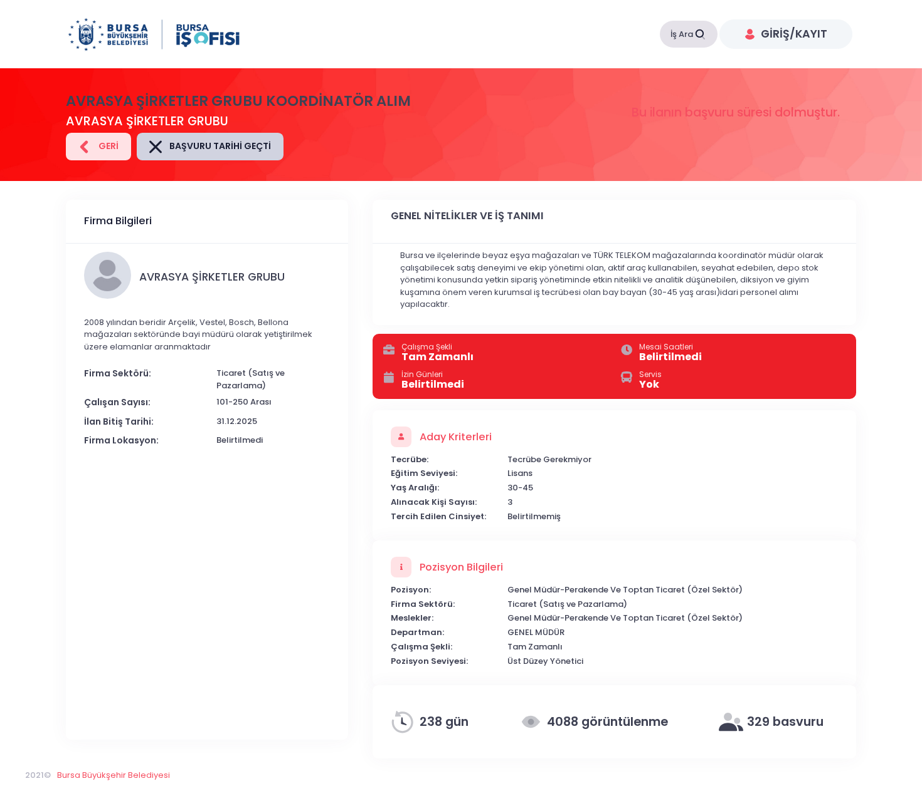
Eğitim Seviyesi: (424, 473)
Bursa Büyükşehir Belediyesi (113, 775)
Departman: (417, 632)
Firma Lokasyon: (121, 440)
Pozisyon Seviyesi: (429, 661)
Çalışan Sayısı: (117, 402)
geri (108, 146)
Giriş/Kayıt (792, 33)
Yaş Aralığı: (415, 488)
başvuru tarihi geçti (219, 146)
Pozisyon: (411, 590)
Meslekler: (412, 618)
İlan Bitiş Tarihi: (119, 421)
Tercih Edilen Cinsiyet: (438, 516)
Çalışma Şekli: (421, 647)
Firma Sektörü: (117, 373)
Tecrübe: (409, 459)
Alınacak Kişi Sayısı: (434, 502)
